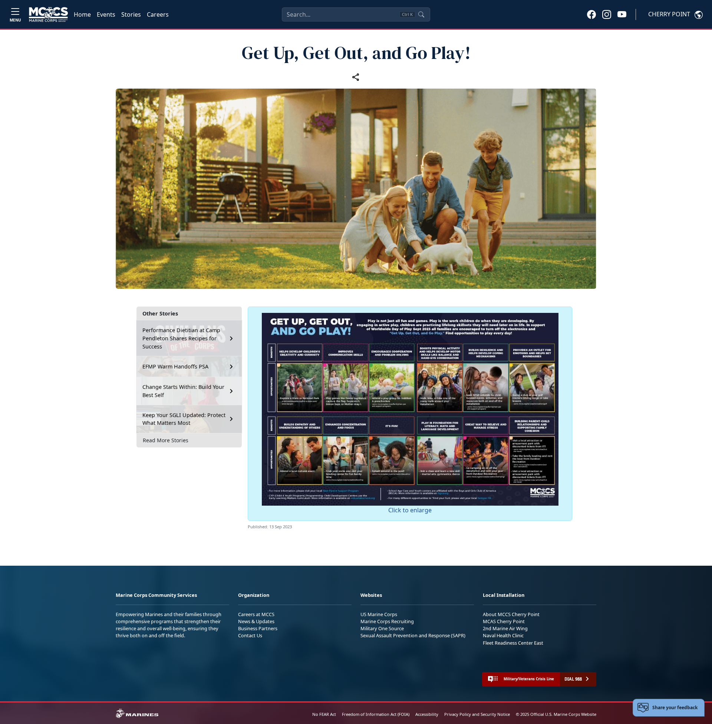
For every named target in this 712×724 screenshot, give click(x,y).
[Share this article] (356, 77)
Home (82, 14)
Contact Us (250, 635)
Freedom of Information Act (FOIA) (375, 714)
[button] (591, 14)
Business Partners (257, 628)
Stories (131, 14)
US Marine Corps (378, 614)
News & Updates (256, 621)
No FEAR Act (324, 714)
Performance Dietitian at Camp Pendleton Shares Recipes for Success (181, 338)
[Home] (48, 14)
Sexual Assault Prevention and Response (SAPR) (412, 635)
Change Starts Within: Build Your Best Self (183, 391)
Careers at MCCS (256, 614)
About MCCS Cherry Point (511, 614)
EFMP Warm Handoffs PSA (175, 366)
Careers (158, 14)
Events (106, 14)
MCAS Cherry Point (504, 621)
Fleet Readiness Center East (513, 642)
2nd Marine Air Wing (505, 628)
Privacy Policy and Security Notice (477, 714)
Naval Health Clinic (503, 635)
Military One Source (382, 628)
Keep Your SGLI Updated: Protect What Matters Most (183, 419)
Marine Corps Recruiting (387, 621)
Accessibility (426, 714)
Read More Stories (165, 440)
